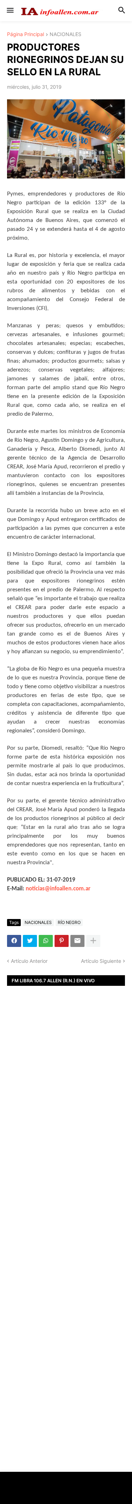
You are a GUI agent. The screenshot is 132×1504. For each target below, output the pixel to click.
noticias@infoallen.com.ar (58, 889)
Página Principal (25, 34)
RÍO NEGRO (69, 922)
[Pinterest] (62, 941)
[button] (9, 11)
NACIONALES (65, 34)
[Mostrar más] (93, 941)
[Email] (77, 941)
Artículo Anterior (29, 961)
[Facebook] (14, 941)
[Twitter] (30, 941)
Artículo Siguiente (101, 961)
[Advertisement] (66, 1105)
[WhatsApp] (46, 941)
